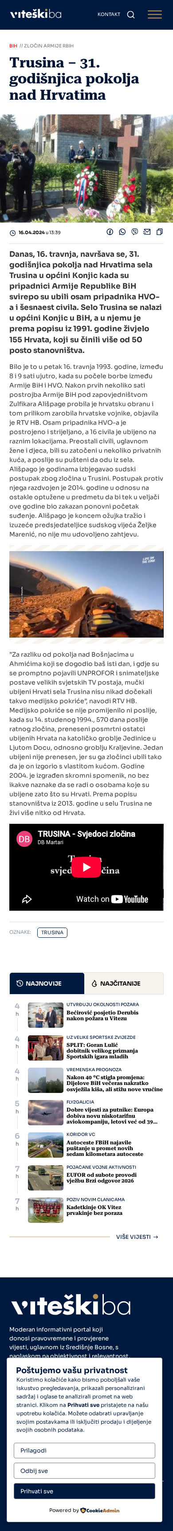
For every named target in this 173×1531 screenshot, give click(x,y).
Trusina (52, 933)
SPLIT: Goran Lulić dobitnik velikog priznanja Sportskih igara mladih (102, 1051)
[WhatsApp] (122, 233)
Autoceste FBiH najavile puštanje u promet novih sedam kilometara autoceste (105, 1148)
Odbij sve (34, 1471)
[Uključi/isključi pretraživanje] (130, 14)
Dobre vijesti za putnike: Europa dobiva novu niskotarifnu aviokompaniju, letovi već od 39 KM (110, 1119)
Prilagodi (33, 1450)
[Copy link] (160, 233)
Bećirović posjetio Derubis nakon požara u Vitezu (102, 1016)
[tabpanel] (86, 1120)
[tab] (47, 983)
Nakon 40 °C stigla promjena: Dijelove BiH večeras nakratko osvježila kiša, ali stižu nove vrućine (115, 1083)
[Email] (147, 233)
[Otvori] (155, 15)
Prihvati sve (36, 1491)
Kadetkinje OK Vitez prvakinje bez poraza (94, 1210)
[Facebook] (110, 233)
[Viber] (135, 233)
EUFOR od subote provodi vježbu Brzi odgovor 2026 (102, 1178)
